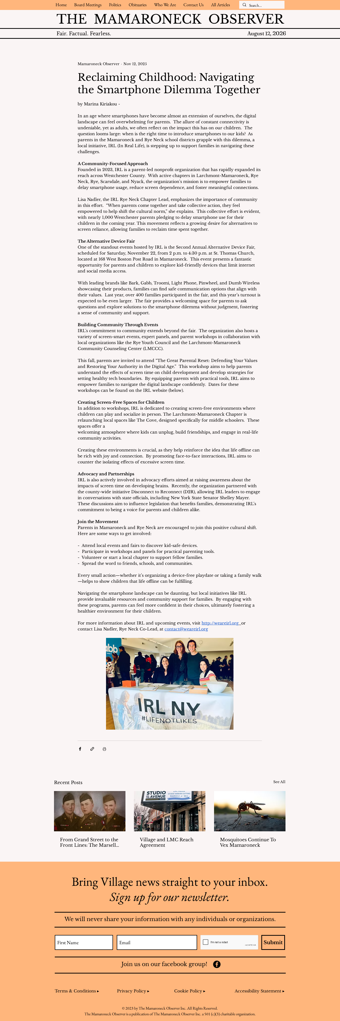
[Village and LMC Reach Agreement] (169, 811)
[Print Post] (104, 749)
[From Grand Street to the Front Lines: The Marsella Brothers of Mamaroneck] (89, 811)
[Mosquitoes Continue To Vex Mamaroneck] (249, 811)
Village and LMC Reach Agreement (166, 842)
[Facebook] (217, 964)
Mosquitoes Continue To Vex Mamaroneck (248, 842)
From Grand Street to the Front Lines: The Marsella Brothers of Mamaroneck (89, 842)
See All (279, 782)
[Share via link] (92, 749)
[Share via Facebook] (80, 749)
